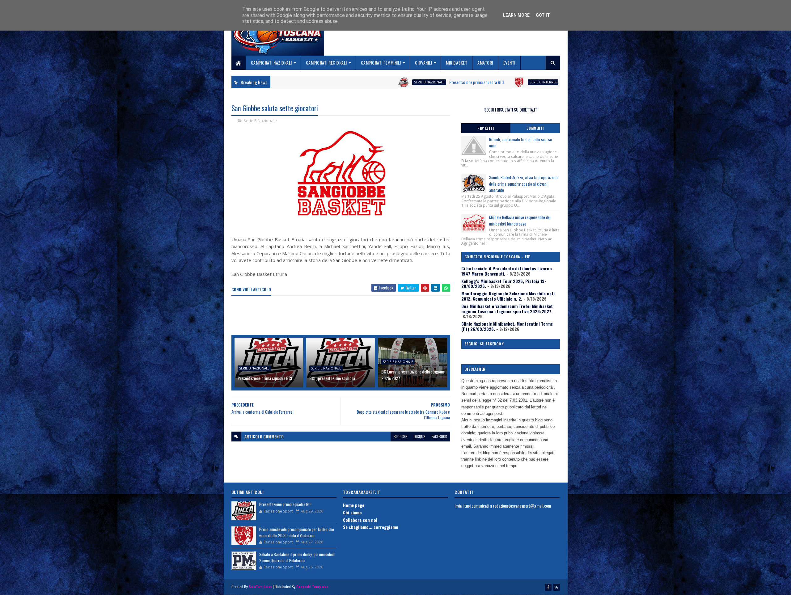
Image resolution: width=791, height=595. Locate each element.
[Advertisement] (343, 316)
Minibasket (456, 62)
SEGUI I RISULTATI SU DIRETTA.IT (510, 109)
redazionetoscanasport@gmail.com (522, 505)
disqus (419, 436)
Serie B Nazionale (392, 82)
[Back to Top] (556, 587)
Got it (543, 15)
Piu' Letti (485, 128)
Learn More (516, 15)
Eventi (509, 62)
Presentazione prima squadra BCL (439, 82)
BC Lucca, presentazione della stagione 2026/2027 (413, 374)
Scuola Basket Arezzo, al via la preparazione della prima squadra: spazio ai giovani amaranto (523, 183)
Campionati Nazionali (271, 62)
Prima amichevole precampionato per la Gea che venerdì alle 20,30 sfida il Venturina (296, 532)
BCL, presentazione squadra (332, 378)
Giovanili (423, 62)
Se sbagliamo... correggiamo (370, 527)
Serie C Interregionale (512, 82)
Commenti (535, 128)
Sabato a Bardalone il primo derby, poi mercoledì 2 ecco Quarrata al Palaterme (297, 557)
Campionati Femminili (381, 62)
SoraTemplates (260, 586)
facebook (439, 436)
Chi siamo (352, 512)
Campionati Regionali (326, 62)
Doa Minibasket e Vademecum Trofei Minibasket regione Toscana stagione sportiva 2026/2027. (507, 308)
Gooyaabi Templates (312, 586)
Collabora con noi (360, 520)
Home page (353, 505)
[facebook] (548, 587)
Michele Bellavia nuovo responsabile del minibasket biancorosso (520, 220)
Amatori (485, 62)
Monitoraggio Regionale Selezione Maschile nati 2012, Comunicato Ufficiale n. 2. (508, 296)
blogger (401, 436)
